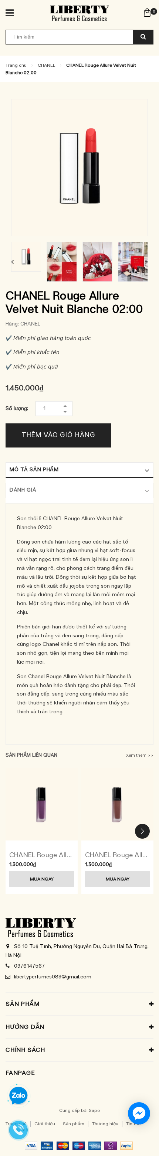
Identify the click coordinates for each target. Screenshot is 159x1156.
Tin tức (133, 1124)
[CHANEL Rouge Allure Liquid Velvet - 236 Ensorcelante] (42, 804)
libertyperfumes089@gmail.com (52, 977)
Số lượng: (17, 408)
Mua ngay (42, 879)
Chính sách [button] (25, 1050)
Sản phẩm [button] (22, 1004)
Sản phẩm (73, 1124)
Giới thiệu (44, 1124)
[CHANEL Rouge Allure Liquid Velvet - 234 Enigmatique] (117, 804)
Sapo (94, 1110)
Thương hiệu (105, 1124)
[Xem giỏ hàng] (147, 12)
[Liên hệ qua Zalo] (18, 1096)
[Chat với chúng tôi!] (139, 1113)
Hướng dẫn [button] (25, 1027)
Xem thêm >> (139, 755)
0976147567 (29, 966)
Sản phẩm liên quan (31, 755)
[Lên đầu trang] (134, 1141)
